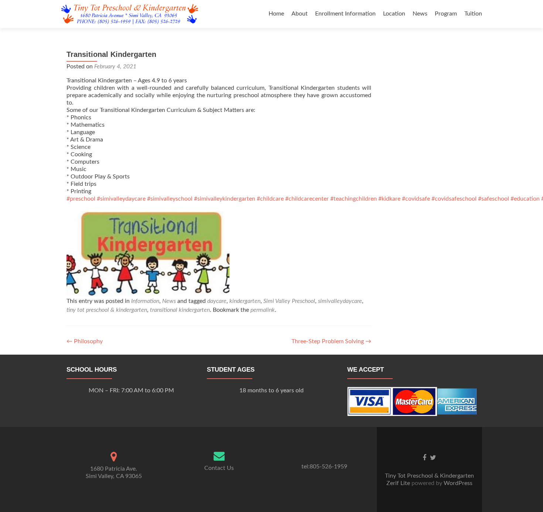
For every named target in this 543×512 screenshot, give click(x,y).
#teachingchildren (353, 199)
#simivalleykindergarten (224, 199)
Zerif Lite (398, 483)
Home (276, 14)
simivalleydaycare (340, 301)
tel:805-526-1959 (324, 467)
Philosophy (84, 341)
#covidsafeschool (454, 199)
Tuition (473, 14)
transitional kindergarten (180, 310)
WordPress (457, 483)
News (420, 14)
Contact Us (219, 468)
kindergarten (244, 301)
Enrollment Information (345, 14)
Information (145, 301)
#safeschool (493, 199)
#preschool (80, 199)
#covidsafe (416, 199)
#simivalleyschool (169, 199)
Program (446, 14)
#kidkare (389, 199)
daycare (216, 301)
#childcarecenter (307, 199)
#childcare (270, 199)
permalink (262, 310)
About (299, 14)
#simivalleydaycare (121, 199)
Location (394, 14)
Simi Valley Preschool (289, 301)
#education (525, 199)
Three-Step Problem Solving (331, 341)
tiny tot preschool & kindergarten (106, 310)
